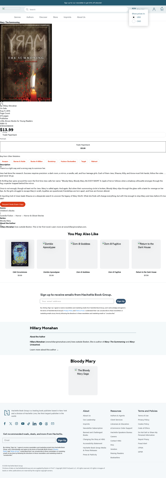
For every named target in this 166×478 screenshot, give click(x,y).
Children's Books (7, 210)
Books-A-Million (37, 161)
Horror (18, 215)
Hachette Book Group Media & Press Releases (94, 449)
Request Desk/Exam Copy (12, 204)
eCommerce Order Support (121, 428)
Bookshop (52, 161)
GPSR (140, 451)
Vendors (113, 449)
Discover (43, 17)
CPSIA (140, 447)
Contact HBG (115, 440)
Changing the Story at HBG (94, 439)
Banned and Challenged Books (92, 433)
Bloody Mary (5, 220)
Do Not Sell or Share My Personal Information (147, 433)
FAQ (112, 444)
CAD (139, 21)
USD (139, 17)
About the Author (7, 223)
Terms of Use (143, 415)
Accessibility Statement (92, 443)
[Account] (154, 9)
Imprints (67, 17)
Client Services (116, 419)
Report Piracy (143, 439)
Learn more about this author (43, 349)
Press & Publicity (90, 454)
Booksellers (115, 457)
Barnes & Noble (19, 161)
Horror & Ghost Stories (34, 215)
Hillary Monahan (10, 105)
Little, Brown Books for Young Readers (16, 120)
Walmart (94, 161)
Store (55, 17)
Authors (30, 17)
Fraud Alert (142, 443)
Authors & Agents (117, 415)
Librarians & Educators (119, 424)
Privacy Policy (143, 419)
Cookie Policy (143, 424)
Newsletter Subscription (93, 428)
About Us (81, 17)
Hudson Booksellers (68, 161)
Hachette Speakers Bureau (121, 432)
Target (83, 161)
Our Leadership (89, 419)
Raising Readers (117, 453)
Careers (113, 436)
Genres (17, 17)
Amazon (5, 161)
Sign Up (121, 301)
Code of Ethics (144, 428)
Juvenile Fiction (6, 215)
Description (5, 164)
